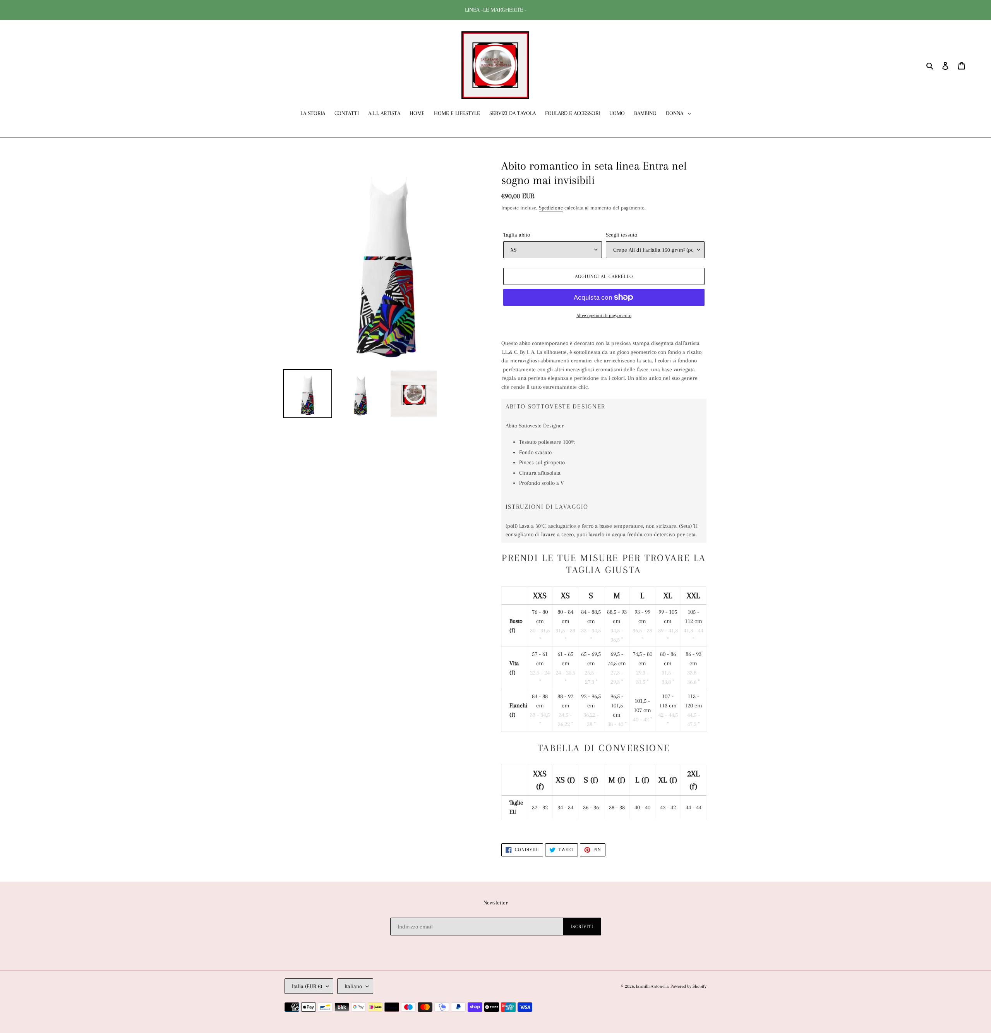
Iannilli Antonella (652, 986)
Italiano (353, 986)
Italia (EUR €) (307, 986)
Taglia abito (516, 235)
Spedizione (551, 208)
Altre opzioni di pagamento (603, 315)
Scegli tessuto (621, 235)
